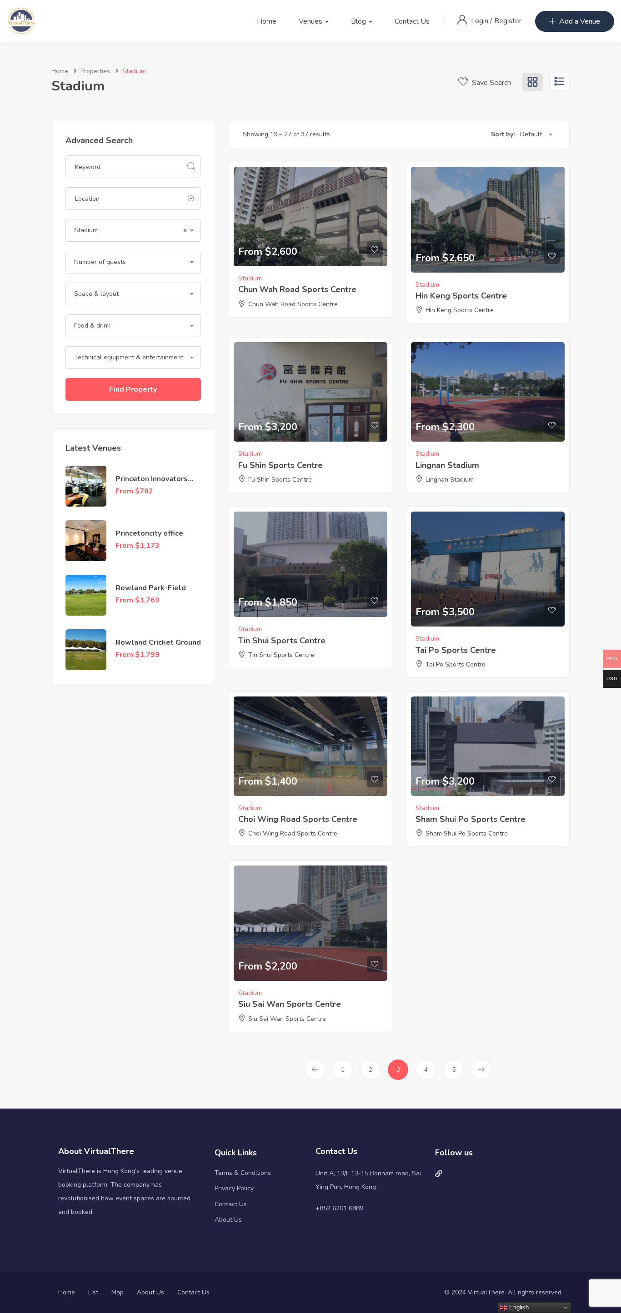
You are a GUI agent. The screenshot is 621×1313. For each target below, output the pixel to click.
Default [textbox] (531, 134)
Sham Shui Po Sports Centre (471, 819)
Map (117, 1292)
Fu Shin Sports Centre (280, 465)
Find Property (133, 389)
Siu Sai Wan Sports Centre (289, 1004)
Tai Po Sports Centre (456, 650)
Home (266, 21)
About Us (228, 1219)
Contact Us (412, 21)
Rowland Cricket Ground (158, 642)
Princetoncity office (149, 533)
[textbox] (133, 262)
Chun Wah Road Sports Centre (297, 289)
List (93, 1292)
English (518, 1307)
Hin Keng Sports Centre (461, 295)
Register (507, 21)
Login (480, 21)
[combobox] (133, 230)
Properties (95, 71)
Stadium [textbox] (130, 230)
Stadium (250, 278)
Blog (359, 21)
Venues (311, 21)
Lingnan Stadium (447, 465)
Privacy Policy (234, 1188)
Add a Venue (579, 21)
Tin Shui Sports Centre (282, 640)
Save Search (490, 83)
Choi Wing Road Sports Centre (297, 819)
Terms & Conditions (243, 1173)
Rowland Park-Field (150, 588)
